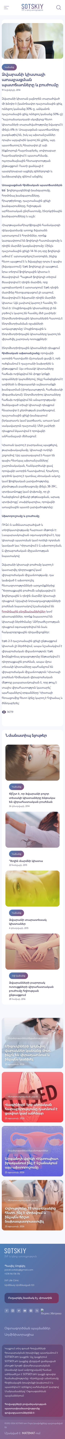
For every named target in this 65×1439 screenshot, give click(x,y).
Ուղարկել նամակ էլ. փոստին (30, 1298)
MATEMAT (28, 1433)
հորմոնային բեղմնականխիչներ (24, 611)
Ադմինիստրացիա (19, 1335)
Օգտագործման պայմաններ (27, 1328)
